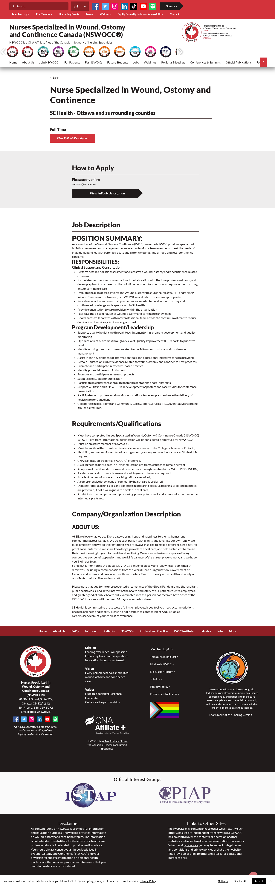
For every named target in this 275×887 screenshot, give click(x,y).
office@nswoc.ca (40, 711)
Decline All (240, 881)
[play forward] (180, 51)
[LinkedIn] (124, 6)
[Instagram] (114, 6)
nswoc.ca (63, 828)
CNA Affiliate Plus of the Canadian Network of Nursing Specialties (108, 744)
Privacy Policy (148, 881)
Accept (259, 881)
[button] (44, 14)
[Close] (270, 881)
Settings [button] (223, 881)
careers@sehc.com (84, 184)
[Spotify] (55, 719)
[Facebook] (95, 6)
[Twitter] (105, 6)
